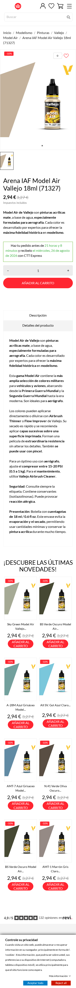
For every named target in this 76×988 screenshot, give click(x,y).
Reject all (61, 983)
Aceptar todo (35, 983)
